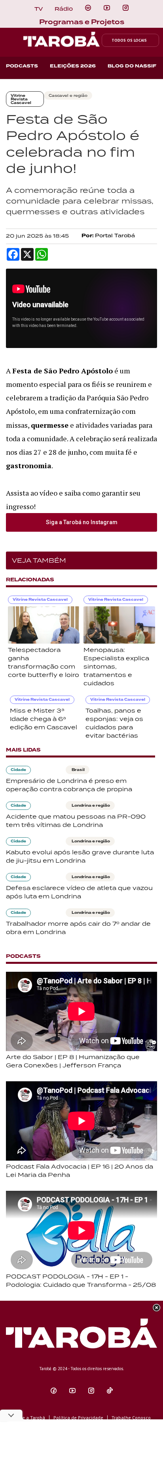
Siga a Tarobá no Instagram (82, 522)
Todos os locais (129, 40)
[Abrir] (106, 8)
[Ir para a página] (88, 8)
